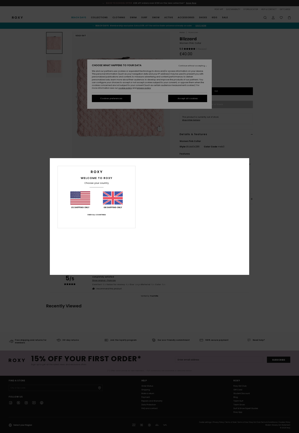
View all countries (96, 214)
